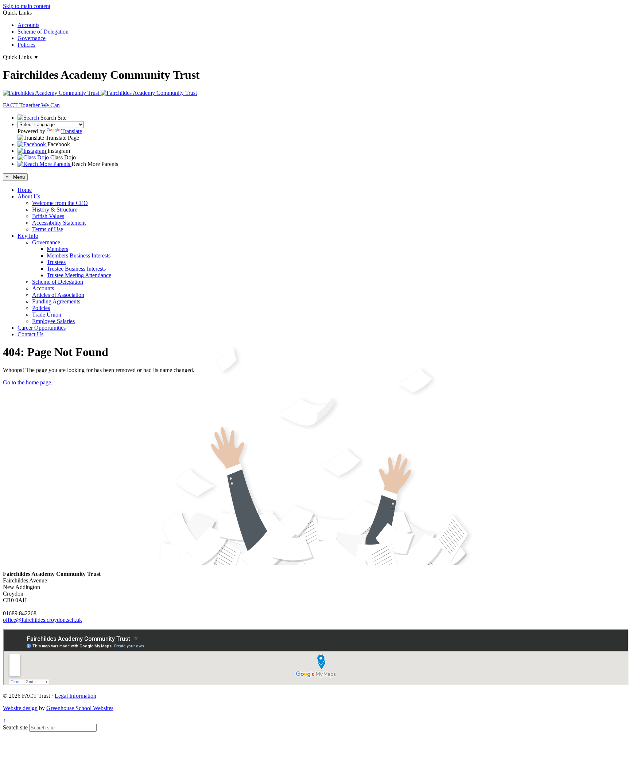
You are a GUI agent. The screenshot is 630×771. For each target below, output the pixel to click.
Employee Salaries (53, 321)
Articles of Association (58, 295)
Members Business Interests (78, 255)
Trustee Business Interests (76, 269)
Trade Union (46, 314)
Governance (32, 38)
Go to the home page (27, 382)
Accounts (28, 25)
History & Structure (54, 209)
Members (57, 249)
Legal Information (75, 696)
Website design (20, 708)
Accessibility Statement (59, 223)
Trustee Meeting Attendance (79, 275)
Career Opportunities (42, 328)
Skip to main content (26, 6)
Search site (15, 727)
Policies (26, 45)
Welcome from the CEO (60, 203)
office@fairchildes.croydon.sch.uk (42, 620)
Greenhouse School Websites (79, 708)
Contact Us (30, 334)
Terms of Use (47, 229)
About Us (29, 196)
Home (25, 190)
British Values (48, 216)
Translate (71, 131)
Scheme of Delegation (43, 31)
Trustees (56, 262)
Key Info (28, 236)
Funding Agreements (56, 301)
